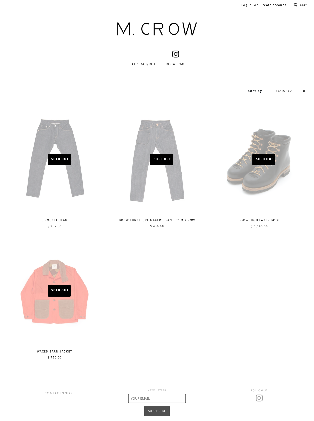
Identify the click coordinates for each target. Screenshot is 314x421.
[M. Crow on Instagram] (176, 56)
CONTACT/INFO (144, 64)
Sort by (255, 91)
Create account (273, 5)
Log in (246, 5)
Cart (303, 5)
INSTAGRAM (175, 64)
